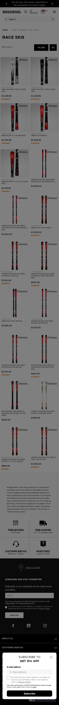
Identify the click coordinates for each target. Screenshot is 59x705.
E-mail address (14, 667)
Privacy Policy (25, 682)
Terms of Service (26, 687)
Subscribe (29, 693)
